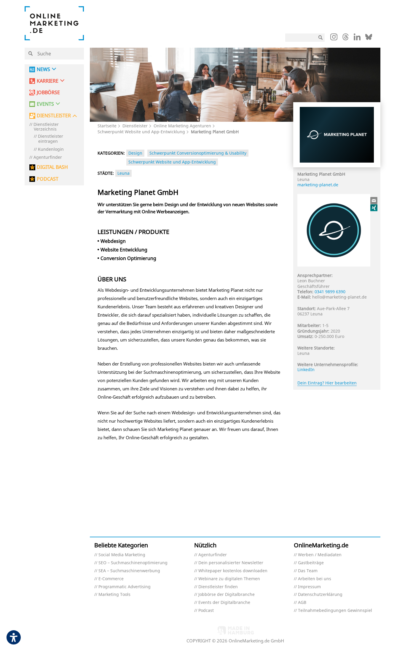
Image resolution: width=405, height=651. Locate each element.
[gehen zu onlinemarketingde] (333, 38)
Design (135, 153)
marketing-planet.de (317, 184)
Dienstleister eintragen (50, 139)
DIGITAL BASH (52, 167)
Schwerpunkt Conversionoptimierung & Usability (197, 153)
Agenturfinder (48, 157)
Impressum (309, 586)
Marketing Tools (114, 594)
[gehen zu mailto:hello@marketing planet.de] (374, 200)
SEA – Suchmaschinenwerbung (129, 570)
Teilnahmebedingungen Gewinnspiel (335, 610)
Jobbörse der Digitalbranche (226, 594)
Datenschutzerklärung (320, 594)
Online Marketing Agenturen (182, 126)
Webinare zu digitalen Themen (229, 578)
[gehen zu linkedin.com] (357, 38)
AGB (302, 602)
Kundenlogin (51, 149)
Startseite (107, 126)
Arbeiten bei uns (314, 578)
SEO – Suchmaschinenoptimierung (133, 562)
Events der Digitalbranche (224, 602)
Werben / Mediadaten (320, 554)
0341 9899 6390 (330, 291)
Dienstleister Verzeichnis (46, 127)
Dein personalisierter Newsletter (230, 562)
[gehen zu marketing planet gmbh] (374, 207)
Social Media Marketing (121, 554)
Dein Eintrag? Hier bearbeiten (327, 383)
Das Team (308, 570)
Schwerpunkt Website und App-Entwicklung (141, 131)
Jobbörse (48, 92)
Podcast (206, 610)
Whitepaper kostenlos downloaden (232, 570)
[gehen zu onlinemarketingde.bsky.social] (368, 38)
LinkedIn (306, 369)
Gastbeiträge (311, 562)
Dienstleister (135, 126)
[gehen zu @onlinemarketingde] (345, 38)
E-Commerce (111, 578)
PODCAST (47, 179)
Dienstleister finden (218, 586)
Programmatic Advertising (124, 586)
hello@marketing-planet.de (339, 297)
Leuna (123, 173)
